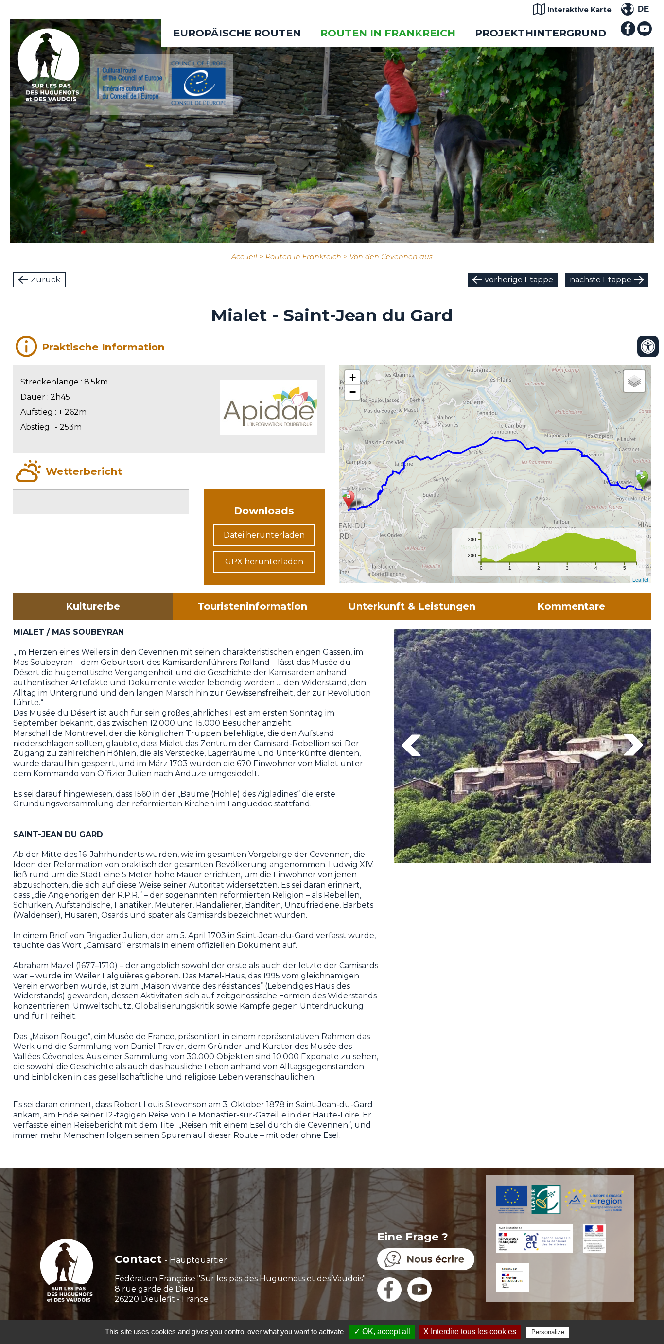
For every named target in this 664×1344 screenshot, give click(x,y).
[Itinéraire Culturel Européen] (161, 102)
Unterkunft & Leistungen (411, 606)
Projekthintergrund (540, 33)
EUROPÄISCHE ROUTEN (237, 33)
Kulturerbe (93, 606)
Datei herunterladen (264, 535)
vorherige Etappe (519, 279)
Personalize (547, 1332)
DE (643, 9)
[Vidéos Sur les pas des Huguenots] (644, 33)
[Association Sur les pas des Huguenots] (49, 98)
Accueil (244, 256)
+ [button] (352, 377)
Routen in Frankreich (387, 33)
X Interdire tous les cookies (469, 1331)
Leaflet (640, 579)
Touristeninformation (252, 606)
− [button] (352, 392)
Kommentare (571, 606)
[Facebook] (628, 33)
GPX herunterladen (264, 561)
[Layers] (634, 381)
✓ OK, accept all (382, 1331)
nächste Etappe (600, 279)
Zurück (45, 279)
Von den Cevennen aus (391, 256)
